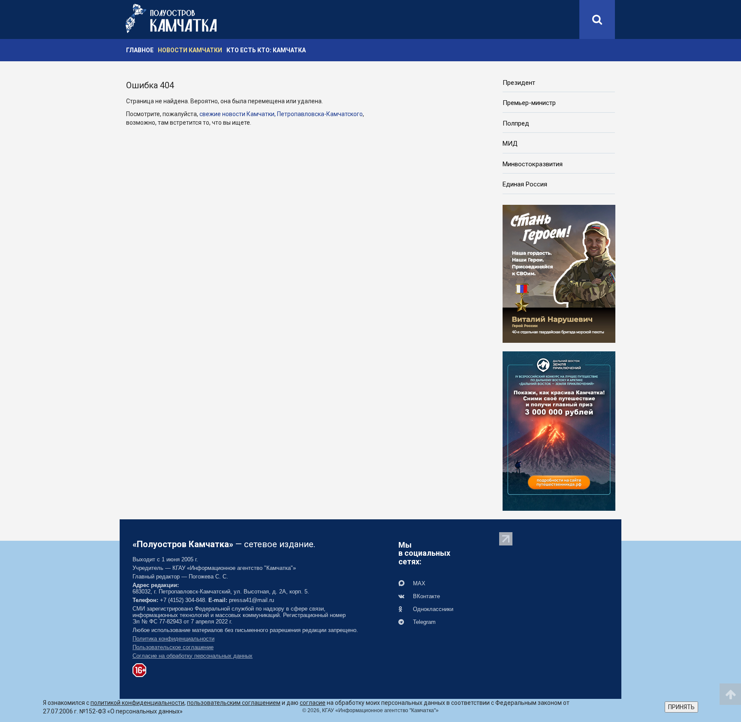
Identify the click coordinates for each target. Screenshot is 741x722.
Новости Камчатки (190, 50)
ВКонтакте (425, 596)
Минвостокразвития (533, 164)
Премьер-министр (529, 103)
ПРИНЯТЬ (681, 707)
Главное (140, 50)
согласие (312, 702)
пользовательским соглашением (233, 702)
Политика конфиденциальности (173, 638)
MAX (418, 583)
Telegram (423, 622)
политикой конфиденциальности (137, 702)
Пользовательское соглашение (173, 647)
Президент (519, 83)
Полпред (516, 123)
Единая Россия (525, 184)
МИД (510, 143)
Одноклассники (432, 609)
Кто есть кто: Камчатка (266, 50)
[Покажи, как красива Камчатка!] (559, 430)
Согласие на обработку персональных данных (193, 656)
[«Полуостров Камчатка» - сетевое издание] (171, 18)
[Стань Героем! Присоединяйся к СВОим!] (559, 273)
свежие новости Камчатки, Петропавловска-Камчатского (281, 114)
